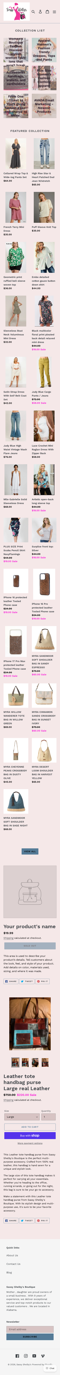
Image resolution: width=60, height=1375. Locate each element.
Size (6, 1111)
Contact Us (13, 1263)
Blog (9, 1272)
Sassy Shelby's (23, 1364)
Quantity (46, 1111)
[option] (15, 1062)
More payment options (30, 1143)
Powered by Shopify (42, 1364)
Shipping (8, 938)
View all (30, 851)
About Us (12, 1255)
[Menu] (54, 11)
